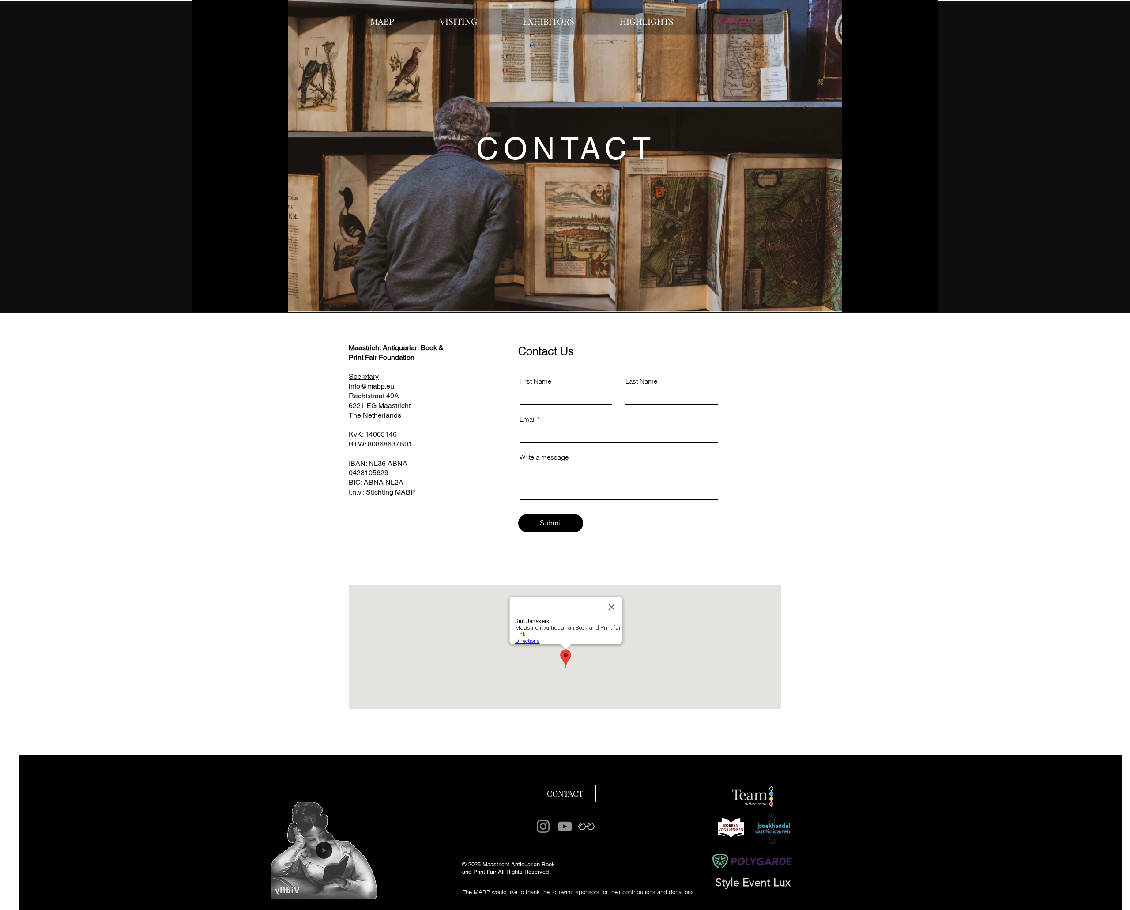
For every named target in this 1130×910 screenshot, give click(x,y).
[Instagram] (543, 826)
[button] (646, 21)
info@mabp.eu (371, 386)
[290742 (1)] (586, 826)
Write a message (544, 457)
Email (527, 419)
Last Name (641, 381)
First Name (535, 381)
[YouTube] (564, 826)
